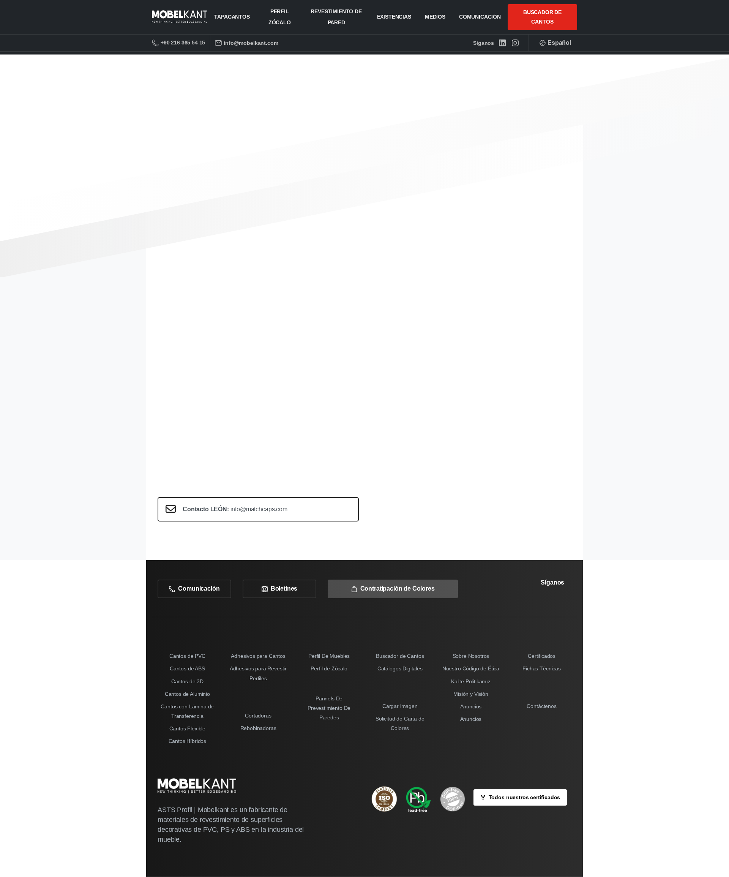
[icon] (456, 799)
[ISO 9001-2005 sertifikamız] (388, 799)
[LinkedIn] (502, 43)
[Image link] (422, 799)
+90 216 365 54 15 (183, 43)
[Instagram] (515, 43)
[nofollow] (538, 604)
